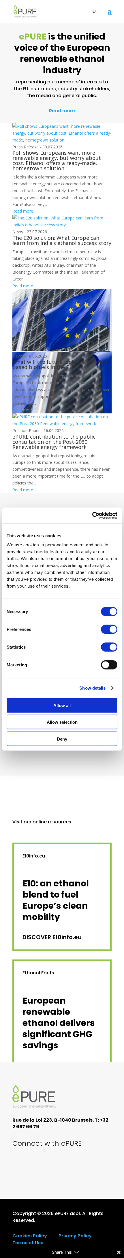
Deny (62, 738)
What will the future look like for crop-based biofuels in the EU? (60, 364)
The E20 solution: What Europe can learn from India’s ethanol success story (61, 240)
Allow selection (62, 722)
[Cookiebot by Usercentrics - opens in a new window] (92, 515)
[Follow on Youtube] (40, 1164)
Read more (62, 110)
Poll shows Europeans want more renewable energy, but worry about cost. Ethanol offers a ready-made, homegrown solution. (56, 160)
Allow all (62, 705)
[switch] (109, 629)
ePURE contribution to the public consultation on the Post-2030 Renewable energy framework (53, 441)
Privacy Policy (75, 1236)
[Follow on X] (21, 1164)
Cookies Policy (29, 1236)
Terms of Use (28, 1242)
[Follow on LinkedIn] (60, 1164)
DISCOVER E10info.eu (52, 937)
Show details (92, 688)
